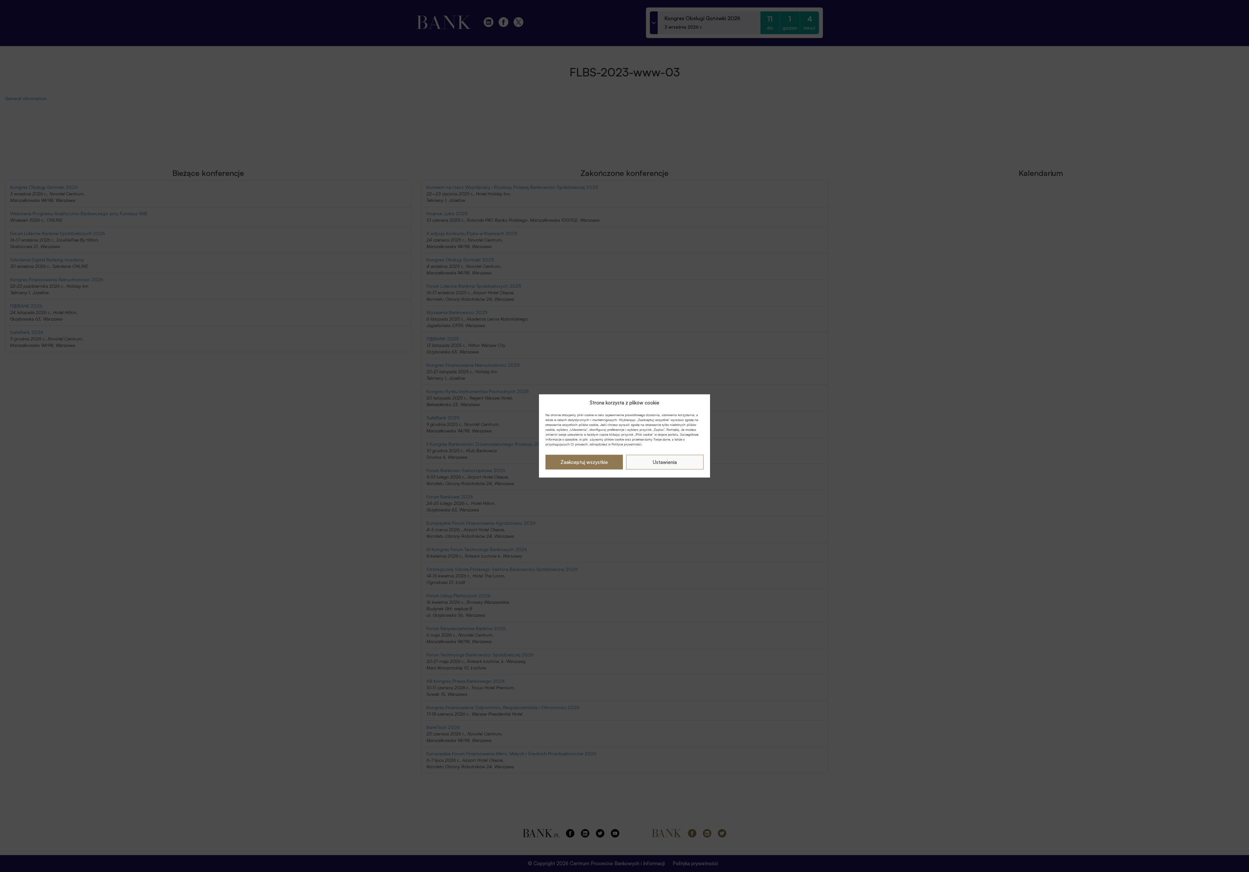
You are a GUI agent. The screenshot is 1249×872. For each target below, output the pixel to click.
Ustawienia (665, 462)
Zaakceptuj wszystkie (584, 462)
